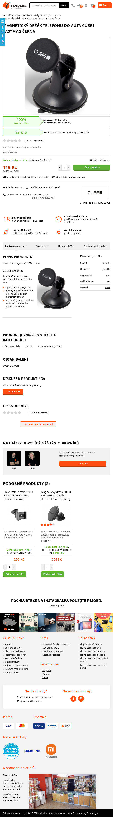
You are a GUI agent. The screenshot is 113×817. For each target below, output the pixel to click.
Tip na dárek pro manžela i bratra (93, 666)
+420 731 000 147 (43, 196)
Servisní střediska (13, 658)
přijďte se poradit (72, 233)
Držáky (26, 15)
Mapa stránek (11, 672)
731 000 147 (78, 452)
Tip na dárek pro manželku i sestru (94, 660)
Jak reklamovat (12, 661)
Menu (106, 5)
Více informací (10, 152)
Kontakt (8, 644)
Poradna (46, 674)
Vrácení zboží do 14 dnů (16, 665)
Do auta (106, 263)
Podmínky (66, 122)
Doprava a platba (13, 647)
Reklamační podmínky (15, 654)
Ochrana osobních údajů (17, 668)
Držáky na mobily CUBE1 (50, 346)
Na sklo (106, 269)
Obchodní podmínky (15, 651)
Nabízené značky (50, 647)
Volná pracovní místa (52, 651)
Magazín (46, 670)
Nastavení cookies (51, 654)
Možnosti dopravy (101, 160)
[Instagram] (81, 699)
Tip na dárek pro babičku (92, 651)
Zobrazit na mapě (11, 789)
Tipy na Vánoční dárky (91, 644)
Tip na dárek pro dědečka (92, 654)
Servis (45, 677)
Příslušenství (14, 15)
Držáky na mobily (41, 15)
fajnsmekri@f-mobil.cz (73, 455)
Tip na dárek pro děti (90, 647)
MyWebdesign (91, 813)
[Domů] (3, 15)
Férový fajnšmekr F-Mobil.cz (56, 644)
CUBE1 (55, 15)
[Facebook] (73, 699)
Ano (108, 275)
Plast (107, 287)
